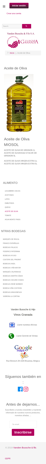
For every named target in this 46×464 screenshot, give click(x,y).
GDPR (7, 459)
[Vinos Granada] (23, 40)
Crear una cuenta (14, 13)
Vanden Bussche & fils (24, 447)
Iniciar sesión (19, 5)
